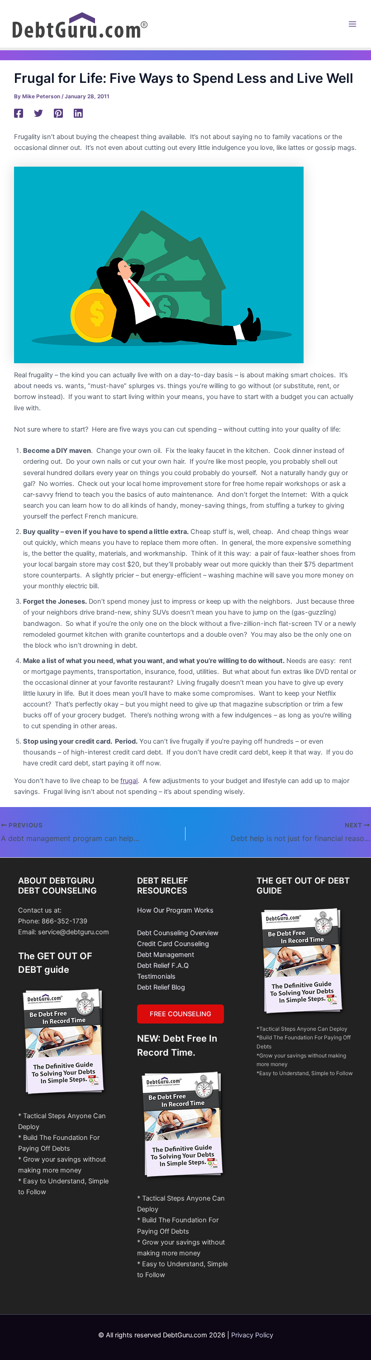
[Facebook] (18, 113)
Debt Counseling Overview (178, 933)
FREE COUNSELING (180, 1014)
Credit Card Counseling (173, 944)
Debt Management (165, 955)
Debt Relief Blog (161, 987)
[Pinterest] (58, 113)
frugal (129, 781)
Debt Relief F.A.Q (163, 965)
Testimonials (156, 976)
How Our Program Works (175, 910)
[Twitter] (38, 113)
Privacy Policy (252, 1335)
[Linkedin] (78, 113)
